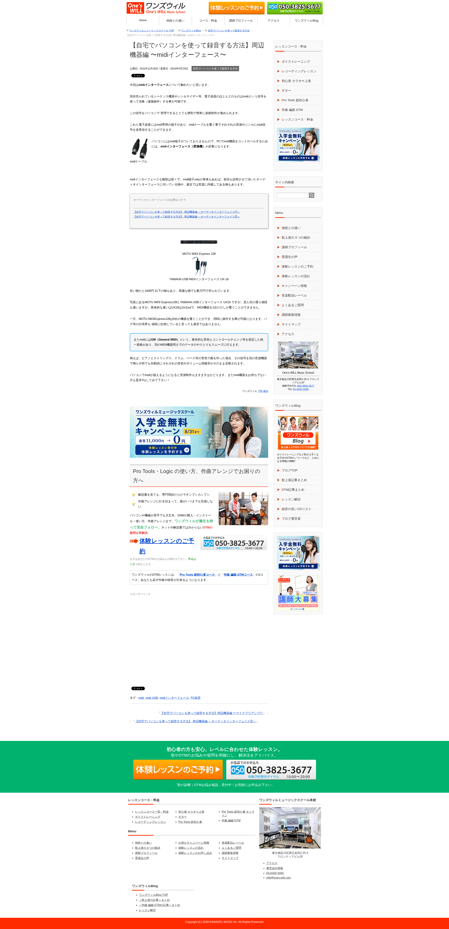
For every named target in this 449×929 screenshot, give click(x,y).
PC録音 (196, 698)
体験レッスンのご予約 (297, 266)
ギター (286, 90)
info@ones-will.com (278, 877)
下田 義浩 (263, 391)
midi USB (152, 698)
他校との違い (175, 20)
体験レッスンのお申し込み (195, 852)
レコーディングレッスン (299, 71)
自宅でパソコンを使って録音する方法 (215, 68)
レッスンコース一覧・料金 (152, 811)
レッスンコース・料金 (297, 119)
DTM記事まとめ (293, 489)
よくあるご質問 (293, 305)
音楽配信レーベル (294, 295)
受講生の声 (289, 257)
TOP (151, 30)
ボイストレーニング (296, 61)
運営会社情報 (274, 868)
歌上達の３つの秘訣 (296, 237)
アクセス (274, 20)
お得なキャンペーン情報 (193, 842)
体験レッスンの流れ (296, 276)
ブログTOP (290, 470)
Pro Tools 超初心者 (295, 100)
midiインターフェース (174, 698)
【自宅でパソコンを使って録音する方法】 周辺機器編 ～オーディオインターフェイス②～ (186, 216)
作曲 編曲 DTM (292, 110)
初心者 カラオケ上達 (296, 81)
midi (141, 698)
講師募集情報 (291, 315)
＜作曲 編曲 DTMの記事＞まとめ (159, 905)
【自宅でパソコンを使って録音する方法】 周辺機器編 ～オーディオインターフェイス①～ (186, 211)
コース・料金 (208, 20)
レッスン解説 (291, 499)
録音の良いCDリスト (296, 509)
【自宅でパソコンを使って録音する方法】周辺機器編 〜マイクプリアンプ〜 (212, 713)
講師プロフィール (241, 20)
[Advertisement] (199, 638)
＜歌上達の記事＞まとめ (154, 899)
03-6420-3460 (301, 389)
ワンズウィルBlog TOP (153, 894)
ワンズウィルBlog (306, 20)
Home (143, 20)
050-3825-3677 (305, 385)
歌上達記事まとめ (294, 480)
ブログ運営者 (291, 518)
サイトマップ (291, 324)
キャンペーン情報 (294, 286)
